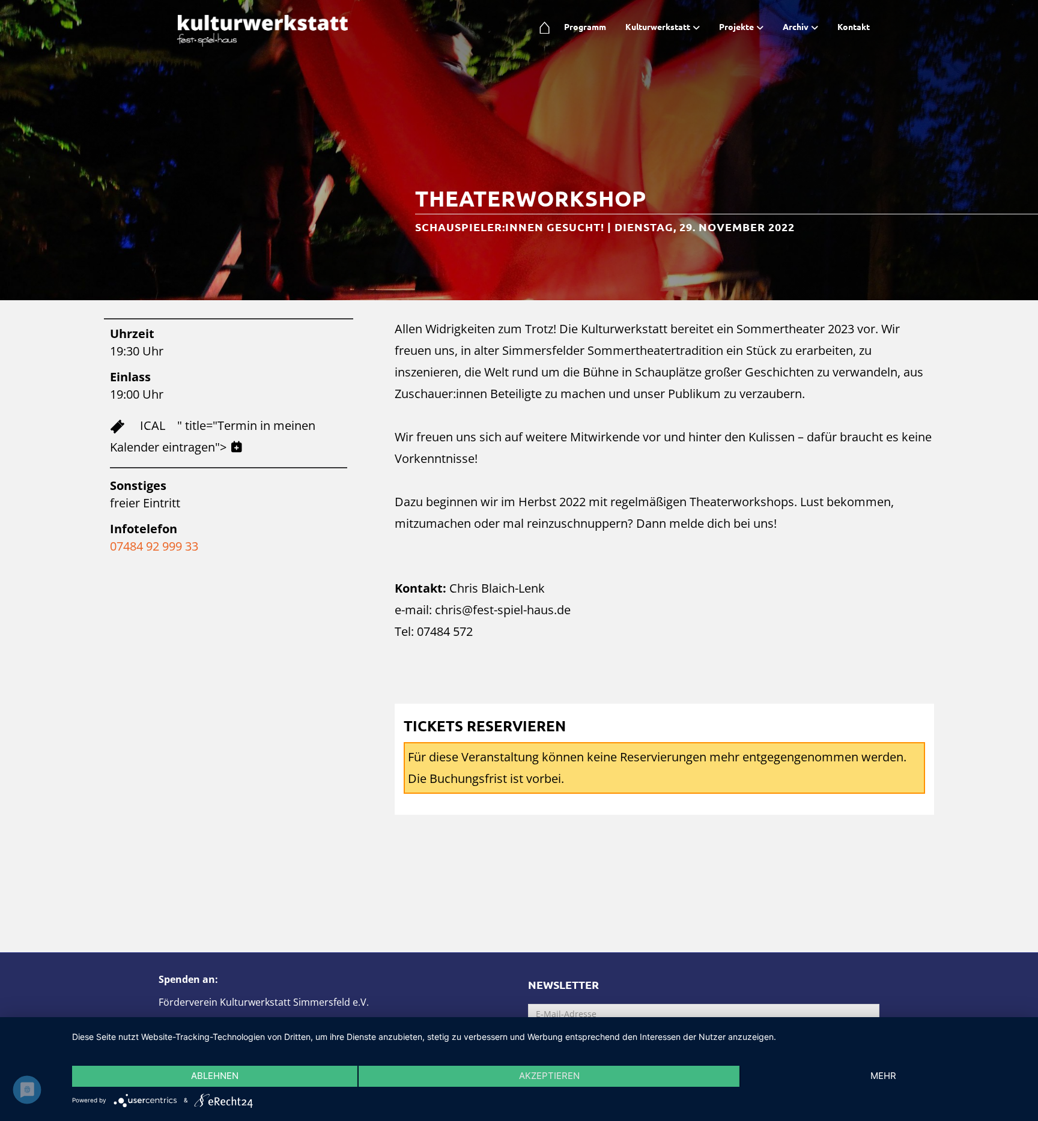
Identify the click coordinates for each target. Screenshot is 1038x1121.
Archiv (796, 26)
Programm (585, 26)
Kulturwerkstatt (657, 26)
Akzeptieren (549, 1075)
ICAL (152, 425)
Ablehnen (214, 1075)
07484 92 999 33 (154, 546)
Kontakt (853, 26)
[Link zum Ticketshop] (125, 425)
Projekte (736, 26)
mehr (883, 1075)
